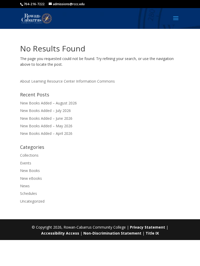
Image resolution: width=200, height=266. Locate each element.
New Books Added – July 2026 (45, 110)
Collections (29, 155)
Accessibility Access (60, 233)
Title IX (152, 233)
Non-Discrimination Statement (112, 233)
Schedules (28, 193)
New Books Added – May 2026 (46, 125)
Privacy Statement (147, 227)
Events (25, 163)
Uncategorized (32, 201)
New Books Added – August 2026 (48, 103)
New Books (30, 170)
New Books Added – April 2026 (46, 133)
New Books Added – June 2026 (46, 118)
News (25, 185)
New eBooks (31, 178)
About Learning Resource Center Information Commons (67, 81)
